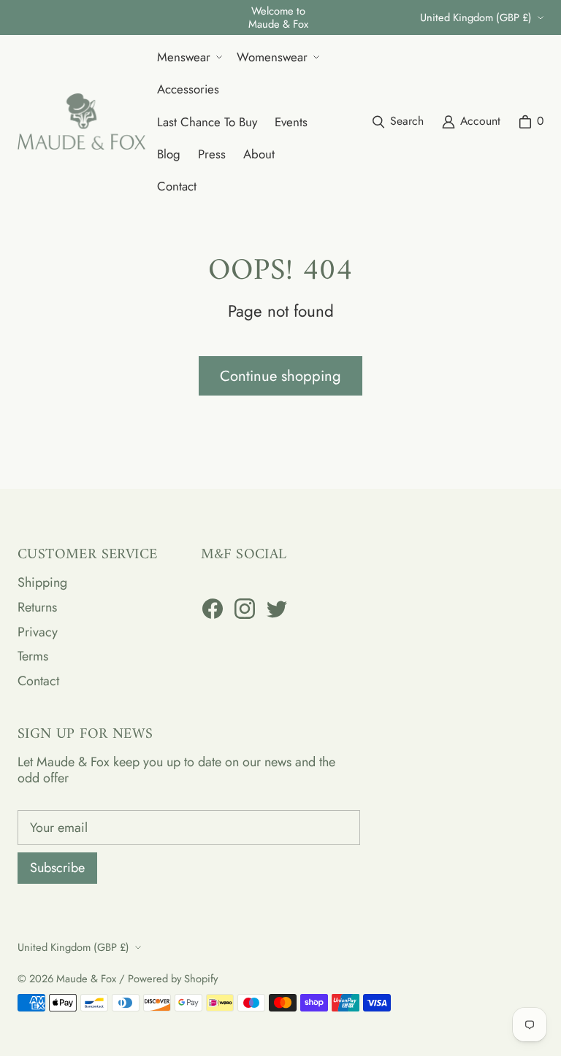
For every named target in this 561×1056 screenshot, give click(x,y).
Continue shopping (280, 376)
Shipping (42, 582)
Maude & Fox (86, 978)
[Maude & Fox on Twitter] (277, 609)
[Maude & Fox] (81, 121)
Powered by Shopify (173, 978)
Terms (33, 656)
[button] (188, 57)
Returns (37, 607)
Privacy (38, 632)
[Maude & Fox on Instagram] (245, 609)
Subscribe (57, 867)
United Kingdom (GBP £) (476, 17)
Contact (38, 680)
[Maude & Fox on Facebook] (212, 609)
